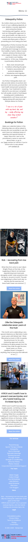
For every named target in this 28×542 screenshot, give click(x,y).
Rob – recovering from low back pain (14, 497)
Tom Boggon (14, 488)
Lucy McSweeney (14, 479)
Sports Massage (14, 451)
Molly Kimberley (14, 483)
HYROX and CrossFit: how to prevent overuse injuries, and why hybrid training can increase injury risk (13, 505)
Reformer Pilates (14, 462)
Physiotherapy (14, 445)
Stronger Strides (14, 457)
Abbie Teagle (14, 475)
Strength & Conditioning (14, 460)
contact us (15, 146)
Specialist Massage (14, 453)
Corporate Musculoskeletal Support (14, 466)
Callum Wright (14, 477)
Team (6, 142)
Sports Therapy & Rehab (14, 447)
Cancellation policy (14, 516)
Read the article (14, 288)
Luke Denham (14, 481)
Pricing (14, 522)
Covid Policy (14, 524)
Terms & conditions (14, 520)
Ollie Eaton (14, 485)
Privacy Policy (14, 518)
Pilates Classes (14, 464)
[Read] (14, 256)
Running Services (14, 455)
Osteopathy (14, 449)
